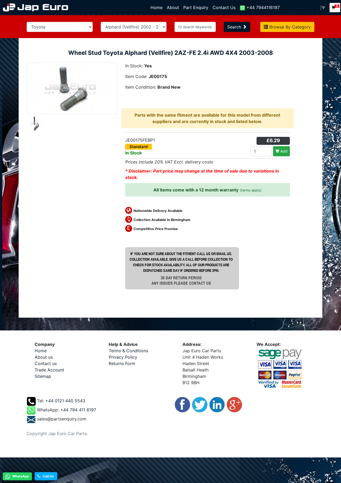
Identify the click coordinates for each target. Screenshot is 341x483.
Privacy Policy (123, 357)
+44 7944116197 (262, 7)
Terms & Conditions (128, 350)
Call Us (47, 476)
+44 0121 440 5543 (65, 401)
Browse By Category (289, 27)
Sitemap (43, 376)
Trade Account (49, 370)
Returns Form (122, 363)
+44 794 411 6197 (78, 410)
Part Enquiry (195, 7)
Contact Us (224, 7)
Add (283, 151)
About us (44, 357)
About (173, 7)
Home (158, 7)
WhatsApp (20, 476)
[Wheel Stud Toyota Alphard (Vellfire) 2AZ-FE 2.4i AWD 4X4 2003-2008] (72, 88)
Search (234, 27)
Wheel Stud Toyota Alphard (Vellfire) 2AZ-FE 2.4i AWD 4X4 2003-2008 (170, 52)
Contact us (46, 363)
